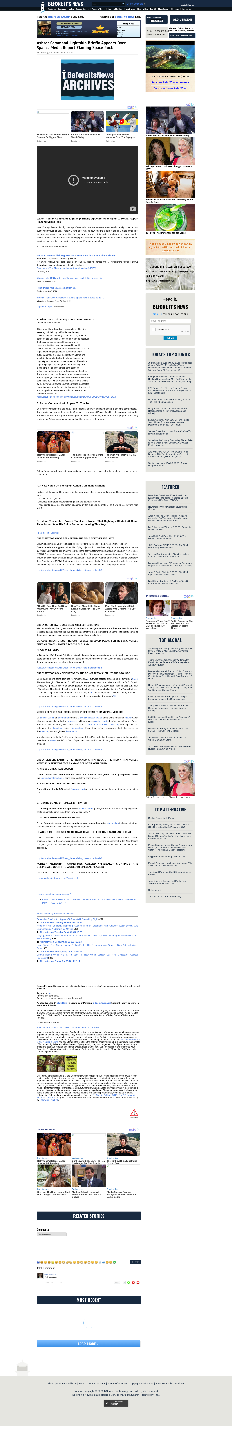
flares (135, 679)
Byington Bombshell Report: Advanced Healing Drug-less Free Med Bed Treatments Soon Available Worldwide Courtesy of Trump (169, 379)
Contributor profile (62, 36)
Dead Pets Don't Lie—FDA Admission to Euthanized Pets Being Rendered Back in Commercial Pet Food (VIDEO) (168, 497)
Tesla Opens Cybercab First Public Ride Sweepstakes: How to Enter (167, 882)
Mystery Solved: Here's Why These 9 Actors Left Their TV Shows (86, 1194)
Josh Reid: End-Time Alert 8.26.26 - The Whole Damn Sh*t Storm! (167, 537)
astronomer (63, 718)
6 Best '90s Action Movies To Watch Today (167, 135)
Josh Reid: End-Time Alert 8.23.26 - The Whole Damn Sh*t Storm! (167, 738)
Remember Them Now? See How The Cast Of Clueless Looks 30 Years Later (158, 624)
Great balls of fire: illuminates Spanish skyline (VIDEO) (66, 268)
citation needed (101, 721)
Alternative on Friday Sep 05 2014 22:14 (60, 961)
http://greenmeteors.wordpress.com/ (54, 894)
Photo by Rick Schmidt (47, 533)
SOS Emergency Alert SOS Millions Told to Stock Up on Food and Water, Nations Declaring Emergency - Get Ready (168, 422)
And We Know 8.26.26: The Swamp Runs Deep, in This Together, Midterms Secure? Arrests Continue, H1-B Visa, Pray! (168, 454)
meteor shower (57, 778)
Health (71, 9)
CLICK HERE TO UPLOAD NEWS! (182, 36)
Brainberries (41, 461)
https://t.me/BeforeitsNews (160, 281)
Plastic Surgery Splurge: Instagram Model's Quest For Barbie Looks (121, 1194)
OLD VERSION (182, 19)
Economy (62, 9)
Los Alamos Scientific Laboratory (103, 724)
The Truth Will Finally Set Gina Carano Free (120, 456)
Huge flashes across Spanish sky (56, 288)
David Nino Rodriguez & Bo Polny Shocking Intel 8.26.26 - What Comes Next (169, 582)
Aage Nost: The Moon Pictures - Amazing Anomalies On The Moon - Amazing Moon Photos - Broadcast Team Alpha (168, 518)
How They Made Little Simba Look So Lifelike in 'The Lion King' (85, 609)
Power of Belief (98, 9)
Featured (52, 9)
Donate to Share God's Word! (170, 88)
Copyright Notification (141, 1383)
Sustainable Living (116, 9)
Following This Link (49, 1100)
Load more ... (88, 1344)
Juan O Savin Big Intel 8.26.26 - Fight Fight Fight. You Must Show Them (168, 573)
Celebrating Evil (156, 890)
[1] (88, 679)
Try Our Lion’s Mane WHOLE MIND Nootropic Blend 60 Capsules (68, 1027)
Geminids (45, 778)
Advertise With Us (66, 1383)
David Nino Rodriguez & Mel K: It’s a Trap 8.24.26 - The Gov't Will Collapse (168, 729)
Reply (117, 1283)
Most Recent (163, 9)
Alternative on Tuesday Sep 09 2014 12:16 (61, 922)
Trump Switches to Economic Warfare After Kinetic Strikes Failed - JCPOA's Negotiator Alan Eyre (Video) (168, 662)
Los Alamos (71, 731)
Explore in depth (45, 306)
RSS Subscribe (164, 1383)
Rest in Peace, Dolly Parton (161, 818)
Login (183, 5)
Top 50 (153, 9)
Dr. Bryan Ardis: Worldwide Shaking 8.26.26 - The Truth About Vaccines (169, 400)
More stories (75, 36)
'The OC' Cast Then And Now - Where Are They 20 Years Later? (52, 609)
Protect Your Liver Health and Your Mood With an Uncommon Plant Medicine (170, 864)
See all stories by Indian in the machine (55, 914)
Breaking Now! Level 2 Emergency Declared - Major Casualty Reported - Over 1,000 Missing (170, 564)
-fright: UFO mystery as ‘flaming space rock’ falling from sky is (70, 278)
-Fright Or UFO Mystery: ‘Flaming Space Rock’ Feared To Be (70, 298)
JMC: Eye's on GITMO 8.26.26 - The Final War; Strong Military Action (168, 546)
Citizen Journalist (102, 1003)
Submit (170, 338)
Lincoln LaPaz (47, 718)
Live (139, 9)
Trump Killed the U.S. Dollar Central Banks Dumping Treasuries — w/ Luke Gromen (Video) (168, 708)
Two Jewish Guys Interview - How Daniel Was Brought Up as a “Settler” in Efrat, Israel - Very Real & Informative (170, 836)
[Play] (170, 57)
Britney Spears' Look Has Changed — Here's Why (169, 167)
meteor (128, 718)
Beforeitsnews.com (59, 16)
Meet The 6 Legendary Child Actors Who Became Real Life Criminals (120, 609)
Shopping (175, 9)
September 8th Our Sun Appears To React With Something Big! (67, 919)
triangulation (77, 728)
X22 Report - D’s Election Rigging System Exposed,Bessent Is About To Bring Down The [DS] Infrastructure (170, 390)
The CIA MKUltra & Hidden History (164, 896)
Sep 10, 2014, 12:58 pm (53, 1283)
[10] (114, 696)
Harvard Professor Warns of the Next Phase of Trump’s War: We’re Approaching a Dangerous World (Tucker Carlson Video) (170, 687)
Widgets (180, 1383)
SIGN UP (157, 314)
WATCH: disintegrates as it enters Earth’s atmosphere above (77, 255)
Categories (186, 9)
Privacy (101, 1383)
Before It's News (65, 3)
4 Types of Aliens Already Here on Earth (167, 856)
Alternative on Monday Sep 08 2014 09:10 (61, 951)
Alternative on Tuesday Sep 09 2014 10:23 (61, 932)
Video (145, 9)
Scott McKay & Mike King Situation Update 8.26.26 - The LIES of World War (168, 555)
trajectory (57, 728)
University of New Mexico (90, 718)
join (50, 993)
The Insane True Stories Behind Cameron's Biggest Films (87, 456)
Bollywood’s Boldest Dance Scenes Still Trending (51, 456)
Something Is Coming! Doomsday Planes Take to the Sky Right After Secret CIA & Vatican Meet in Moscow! (170, 442)
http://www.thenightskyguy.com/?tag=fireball (57, 878)
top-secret (72, 721)
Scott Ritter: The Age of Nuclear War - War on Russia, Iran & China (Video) (169, 747)
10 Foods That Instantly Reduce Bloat (166, 232)
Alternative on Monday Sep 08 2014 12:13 (61, 942)
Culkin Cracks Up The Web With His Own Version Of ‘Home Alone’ (182, 624)
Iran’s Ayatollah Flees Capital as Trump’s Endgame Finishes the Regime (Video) (167, 697)
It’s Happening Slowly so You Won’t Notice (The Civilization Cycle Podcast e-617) (168, 825)
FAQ (81, 1383)
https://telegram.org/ (183, 271)
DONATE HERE (157, 21)
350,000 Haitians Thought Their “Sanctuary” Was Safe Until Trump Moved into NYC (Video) (169, 719)
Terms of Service (117, 1383)
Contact (90, 1383)
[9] (91, 692)
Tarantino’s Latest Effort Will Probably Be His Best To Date (169, 200)
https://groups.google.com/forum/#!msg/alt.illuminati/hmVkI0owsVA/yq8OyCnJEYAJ (76, 397)
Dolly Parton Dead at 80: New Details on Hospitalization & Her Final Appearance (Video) (167, 410)
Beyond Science (83, 9)
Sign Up (190, 5)
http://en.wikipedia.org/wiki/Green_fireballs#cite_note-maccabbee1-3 (69, 570)
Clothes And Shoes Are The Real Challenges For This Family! (88, 1162)
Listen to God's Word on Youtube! (170, 82)
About (50, 1383)
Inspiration (130, 9)
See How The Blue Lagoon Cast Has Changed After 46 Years (53, 1193)
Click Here (62, 1003)
